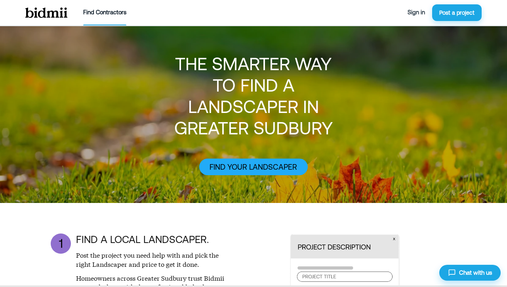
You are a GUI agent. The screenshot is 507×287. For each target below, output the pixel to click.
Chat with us (475, 272)
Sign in (416, 12)
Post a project (457, 13)
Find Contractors (104, 12)
